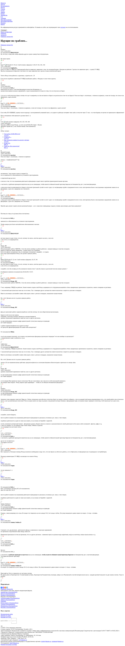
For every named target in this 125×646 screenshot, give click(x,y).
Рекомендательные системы (9, 644)
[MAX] (3, 587)
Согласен (3, 30)
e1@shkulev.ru (23, 640)
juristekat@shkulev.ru (57, 641)
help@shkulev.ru (14, 643)
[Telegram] (7, 587)
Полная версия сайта (7, 614)
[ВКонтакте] (1, 587)
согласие (62, 27)
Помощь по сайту (6, 615)
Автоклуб (3, 35)
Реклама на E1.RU (6, 617)
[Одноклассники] (5, 587)
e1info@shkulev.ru (46, 641)
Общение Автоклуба (7, 36)
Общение (3, 33)
